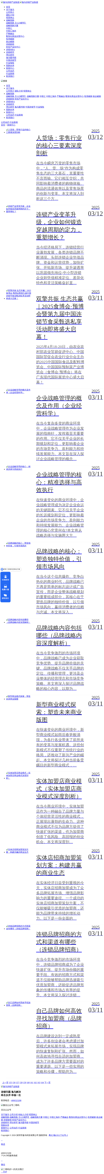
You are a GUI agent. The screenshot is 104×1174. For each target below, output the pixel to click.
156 (13, 1082)
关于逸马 (10, 10)
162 (35, 1082)
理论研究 (10, 55)
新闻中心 (10, 68)
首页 (8, 7)
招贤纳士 (10, 18)
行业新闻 (10, 73)
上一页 (5, 1082)
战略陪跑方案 (12, 25)
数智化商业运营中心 (15, 36)
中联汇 (9, 28)
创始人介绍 (23, 1114)
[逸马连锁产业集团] (19, 2)
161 (31, 1082)
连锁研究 (10, 52)
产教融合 (10, 33)
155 (10, 1082)
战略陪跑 (10, 20)
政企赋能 (10, 41)
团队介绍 (10, 15)
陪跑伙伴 (10, 65)
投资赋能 (10, 39)
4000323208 (16, 1100)
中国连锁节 (11, 60)
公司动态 (10, 71)
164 (42, 1082)
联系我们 (10, 76)
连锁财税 (10, 44)
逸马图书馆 (11, 57)
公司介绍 (14, 1114)
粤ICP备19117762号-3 (58, 1135)
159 (24, 1082)
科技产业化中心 (13, 47)
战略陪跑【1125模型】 (16, 23)
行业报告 (10, 63)
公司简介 (10, 12)
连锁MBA (10, 49)
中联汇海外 (11, 31)
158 (21, 1082)
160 (28, 1082)
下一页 (47, 1082)
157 (17, 1082)
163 (38, 1082)
